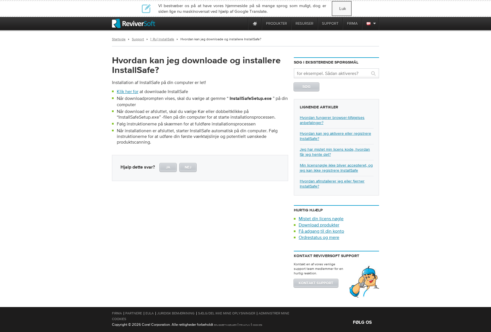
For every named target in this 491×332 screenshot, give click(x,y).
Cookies (257, 325)
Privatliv (244, 325)
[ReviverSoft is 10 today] (242, 23)
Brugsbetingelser (225, 325)
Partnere (133, 313)
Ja (168, 167)
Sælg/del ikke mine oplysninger (226, 313)
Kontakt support (316, 283)
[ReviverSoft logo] (133, 23)
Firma (117, 313)
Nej (188, 167)
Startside (119, 39)
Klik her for (127, 91)
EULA (149, 313)
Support (138, 39)
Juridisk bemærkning (176, 313)
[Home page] (254, 23)
